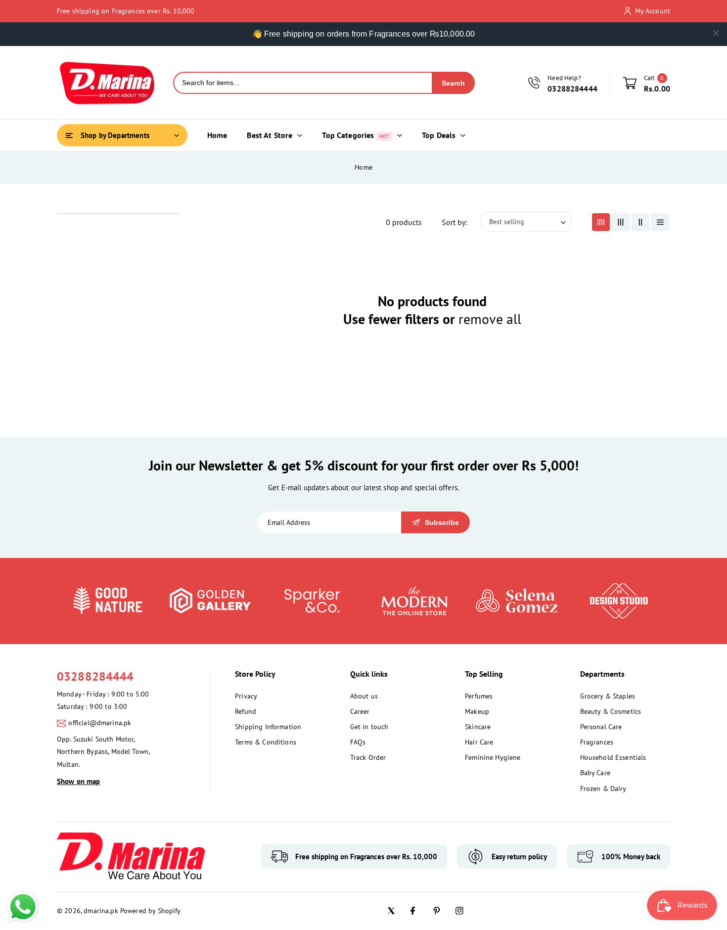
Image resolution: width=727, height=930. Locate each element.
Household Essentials (613, 757)
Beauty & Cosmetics (610, 711)
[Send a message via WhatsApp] (23, 907)
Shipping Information (268, 726)
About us (364, 696)
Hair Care (479, 742)
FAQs (358, 742)
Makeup (477, 711)
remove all (489, 319)
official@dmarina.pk (99, 722)
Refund (245, 711)
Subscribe (442, 522)
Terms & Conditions (265, 742)
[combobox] (303, 83)
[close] (716, 33)
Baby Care (595, 772)
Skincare (478, 726)
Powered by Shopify (150, 910)
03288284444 (95, 676)
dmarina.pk (101, 910)
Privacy (246, 696)
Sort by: (454, 222)
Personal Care (601, 726)
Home (363, 167)
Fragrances (597, 742)
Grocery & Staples (608, 696)
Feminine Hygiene (492, 757)
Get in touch (369, 726)
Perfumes (479, 696)
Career (360, 711)
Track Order (368, 757)
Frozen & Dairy (603, 788)
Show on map (78, 781)
